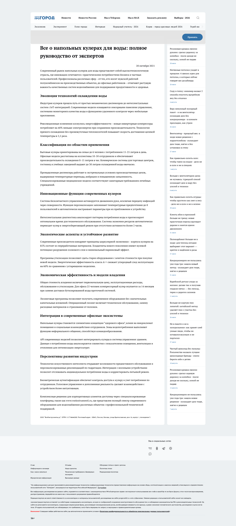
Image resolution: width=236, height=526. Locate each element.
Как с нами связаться (39, 472)
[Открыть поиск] (198, 17)
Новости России (87, 17)
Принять (192, 37)
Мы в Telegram (112, 17)
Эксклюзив (40, 26)
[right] (202, 26)
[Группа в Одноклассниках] (157, 448)
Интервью (100, 26)
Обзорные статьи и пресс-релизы (113, 465)
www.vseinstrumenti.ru (79, 400)
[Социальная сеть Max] (150, 454)
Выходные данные (72, 478)
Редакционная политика (109, 472)
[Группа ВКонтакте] (150, 448)
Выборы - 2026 (182, 17)
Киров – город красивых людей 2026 (164, 26)
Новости (66, 17)
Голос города (81, 26)
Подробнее (102, 488)
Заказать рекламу (157, 17)
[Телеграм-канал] (163, 448)
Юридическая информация (41, 478)
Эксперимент (60, 26)
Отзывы (68, 465)
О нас (33, 465)
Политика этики (106, 468)
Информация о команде (40, 468)
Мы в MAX (133, 17)
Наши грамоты (71, 468)
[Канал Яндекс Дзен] (170, 448)
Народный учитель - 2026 (125, 26)
